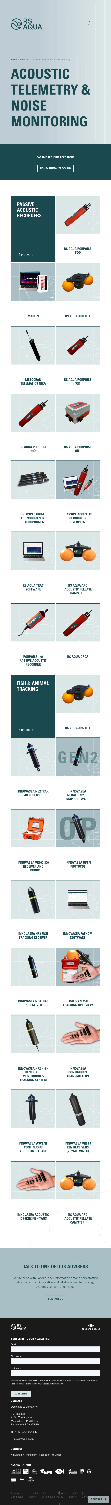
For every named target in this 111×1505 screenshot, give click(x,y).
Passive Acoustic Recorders (55, 157)
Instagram (31, 1454)
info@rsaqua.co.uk (24, 1438)
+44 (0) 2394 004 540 (25, 1431)
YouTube (57, 1454)
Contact (86, 1496)
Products (24, 59)
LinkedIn (19, 1454)
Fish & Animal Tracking (55, 168)
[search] (89, 23)
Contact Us (55, 1298)
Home (14, 59)
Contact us (98, 1499)
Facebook (44, 1454)
